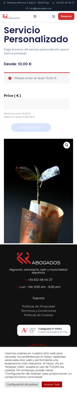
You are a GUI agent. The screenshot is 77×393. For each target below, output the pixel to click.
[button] (66, 145)
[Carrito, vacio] (53, 16)
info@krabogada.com (40, 8)
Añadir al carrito (31, 127)
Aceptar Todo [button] (52, 384)
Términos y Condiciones (38, 311)
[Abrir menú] (34, 16)
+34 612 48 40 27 (65, 2)
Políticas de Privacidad (38, 306)
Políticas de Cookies (38, 315)
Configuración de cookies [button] (22, 384)
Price (12, 96)
